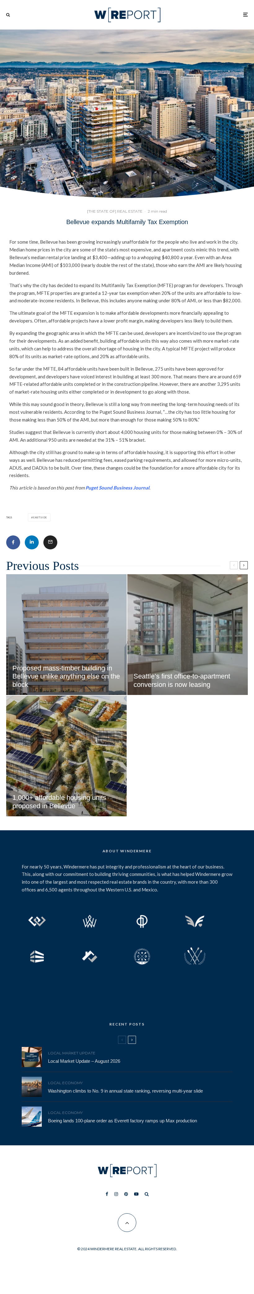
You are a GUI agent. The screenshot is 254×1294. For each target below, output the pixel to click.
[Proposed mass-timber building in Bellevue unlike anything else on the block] (66, 634)
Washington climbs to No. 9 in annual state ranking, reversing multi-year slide (125, 1090)
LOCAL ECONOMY (65, 1082)
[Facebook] (107, 1194)
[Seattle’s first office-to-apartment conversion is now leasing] (187, 634)
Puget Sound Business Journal (117, 487)
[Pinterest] (126, 1194)
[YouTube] (136, 1194)
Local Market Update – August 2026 (84, 1061)
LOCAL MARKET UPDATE (71, 1053)
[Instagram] (116, 1194)
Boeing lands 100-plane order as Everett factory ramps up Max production (122, 1120)
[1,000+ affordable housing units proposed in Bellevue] (66, 756)
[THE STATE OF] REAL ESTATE (114, 211)
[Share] (13, 542)
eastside (40, 517)
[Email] (50, 542)
